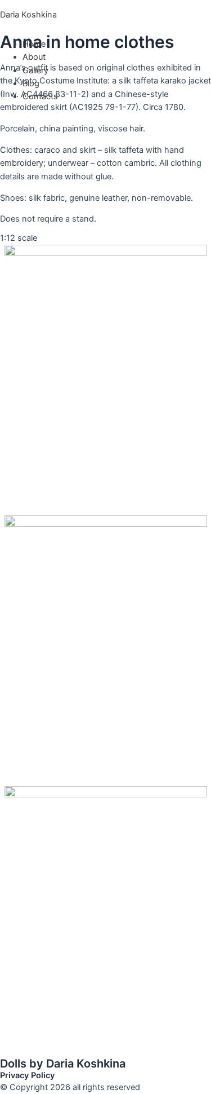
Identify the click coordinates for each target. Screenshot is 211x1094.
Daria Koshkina (28, 15)
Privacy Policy (27, 1075)
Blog (31, 83)
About (34, 57)
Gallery (35, 70)
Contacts (40, 96)
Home (34, 44)
